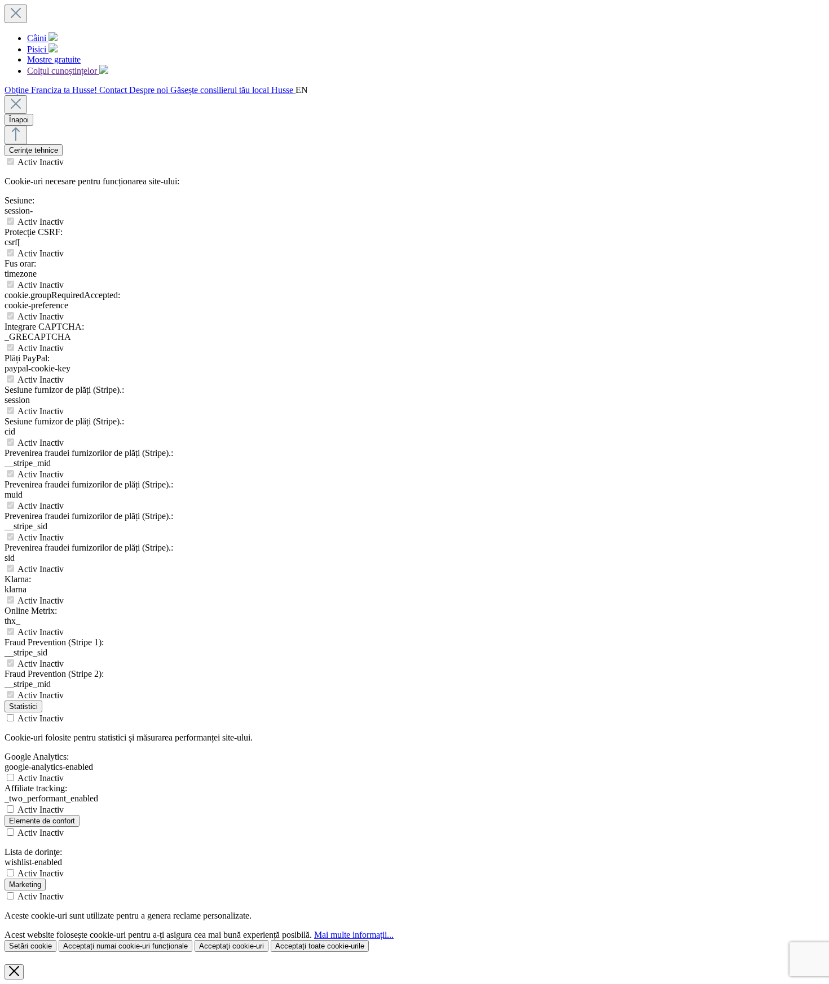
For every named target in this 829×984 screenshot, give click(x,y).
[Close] (16, 104)
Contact (114, 90)
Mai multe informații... (354, 934)
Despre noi (149, 90)
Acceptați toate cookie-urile (319, 946)
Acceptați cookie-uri (231, 946)
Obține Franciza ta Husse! (52, 90)
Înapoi (19, 120)
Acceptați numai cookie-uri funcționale (125, 946)
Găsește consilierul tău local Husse (233, 90)
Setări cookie (30, 946)
